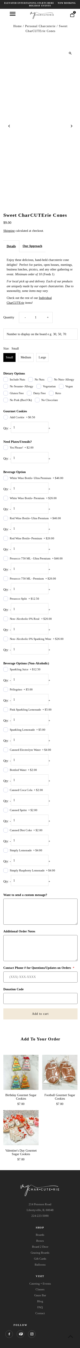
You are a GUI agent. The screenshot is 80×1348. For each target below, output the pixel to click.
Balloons (40, 1264)
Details (11, 246)
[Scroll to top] (71, 1336)
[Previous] (9, 126)
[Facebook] (9, 1334)
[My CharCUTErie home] (42, 15)
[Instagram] (32, 1334)
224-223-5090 (40, 1215)
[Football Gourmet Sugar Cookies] (60, 1072)
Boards (40, 1234)
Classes (40, 1289)
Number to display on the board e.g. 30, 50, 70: (37, 334)
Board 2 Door (40, 1246)
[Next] (71, 126)
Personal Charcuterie (40, 26)
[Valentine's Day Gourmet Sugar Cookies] (21, 1127)
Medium (26, 357)
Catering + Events (40, 1283)
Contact (40, 1313)
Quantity (8, 317)
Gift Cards (40, 1258)
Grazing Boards (40, 1252)
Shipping (9, 230)
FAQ (40, 1307)
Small (9, 357)
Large (42, 357)
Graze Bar (40, 1295)
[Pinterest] (20, 1334)
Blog (40, 1301)
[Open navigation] (12, 13)
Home (17, 26)
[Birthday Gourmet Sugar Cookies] (21, 1072)
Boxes (40, 1240)
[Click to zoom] (70, 53)
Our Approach (32, 246)
